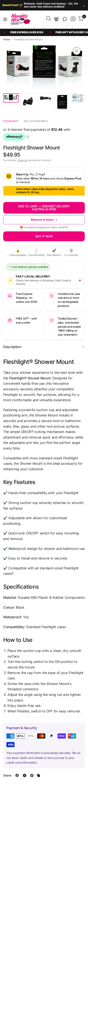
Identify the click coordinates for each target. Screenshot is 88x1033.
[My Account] (73, 19)
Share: (7, 775)
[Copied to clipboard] (38, 775)
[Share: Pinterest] (32, 775)
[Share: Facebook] (17, 775)
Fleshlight (10, 121)
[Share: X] (24, 775)
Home (6, 39)
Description (12, 347)
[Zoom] (77, 51)
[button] (65, 19)
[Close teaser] (52, 1011)
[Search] (48, 18)
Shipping (22, 160)
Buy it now (44, 236)
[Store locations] (56, 19)
